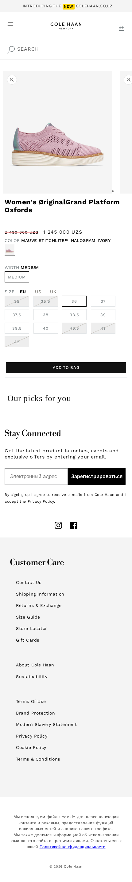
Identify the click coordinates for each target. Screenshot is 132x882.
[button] (7, 22)
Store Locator (31, 628)
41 (108, 330)
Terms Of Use (31, 701)
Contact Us (28, 582)
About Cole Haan (35, 664)
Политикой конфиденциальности (73, 847)
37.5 (17, 315)
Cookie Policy (31, 747)
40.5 (78, 330)
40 (46, 328)
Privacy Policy (31, 736)
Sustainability (31, 676)
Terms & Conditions (38, 759)
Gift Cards (27, 640)
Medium (17, 277)
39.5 (17, 328)
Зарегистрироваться (96, 476)
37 (103, 301)
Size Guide (28, 617)
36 (74, 301)
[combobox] (66, 49)
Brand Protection (35, 713)
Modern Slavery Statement (46, 724)
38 (46, 315)
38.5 (74, 315)
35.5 (49, 303)
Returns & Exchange (39, 605)
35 (21, 303)
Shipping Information (40, 594)
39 (103, 315)
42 (21, 343)
